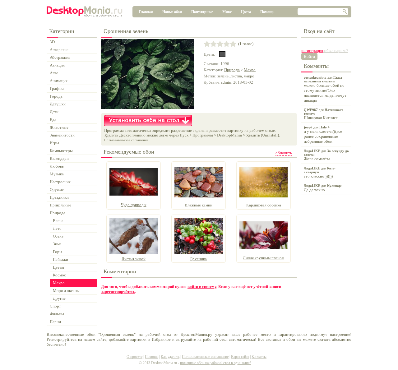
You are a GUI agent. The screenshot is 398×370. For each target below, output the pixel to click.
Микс (227, 12)
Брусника (198, 259)
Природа (232, 69)
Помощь (267, 12)
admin (226, 82)
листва (236, 76)
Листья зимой (134, 259)
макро (249, 76)
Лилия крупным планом (263, 258)
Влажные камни (198, 205)
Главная (146, 12)
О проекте (134, 356)
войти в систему (201, 286)
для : (325, 89)
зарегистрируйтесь (118, 291)
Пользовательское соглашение (126, 140)
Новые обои (172, 12)
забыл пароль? (335, 50)
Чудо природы (133, 204)
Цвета (246, 12)
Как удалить (170, 356)
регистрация (312, 50)
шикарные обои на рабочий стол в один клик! (215, 363)
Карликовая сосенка (263, 205)
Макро (250, 69)
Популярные (202, 12)
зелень (223, 76)
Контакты (259, 356)
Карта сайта (240, 356)
